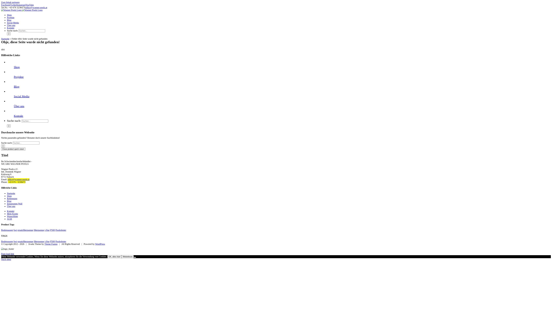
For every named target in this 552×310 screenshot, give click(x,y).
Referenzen (12, 198)
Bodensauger (7, 230)
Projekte (19, 76)
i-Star (47, 230)
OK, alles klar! (114, 257)
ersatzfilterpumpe (25, 230)
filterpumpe (39, 230)
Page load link (7, 254)
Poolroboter (60, 230)
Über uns (19, 106)
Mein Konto (12, 214)
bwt (15, 230)
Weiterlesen (128, 257)
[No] (135, 257)
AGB (9, 219)
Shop (17, 67)
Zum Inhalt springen (10, 2)
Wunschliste (12, 216)
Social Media (21, 96)
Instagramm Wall (14, 204)
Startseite (5, 39)
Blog (16, 86)
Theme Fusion (50, 244)
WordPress (100, 244)
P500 (52, 230)
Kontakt (18, 115)
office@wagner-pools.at (36, 7)
